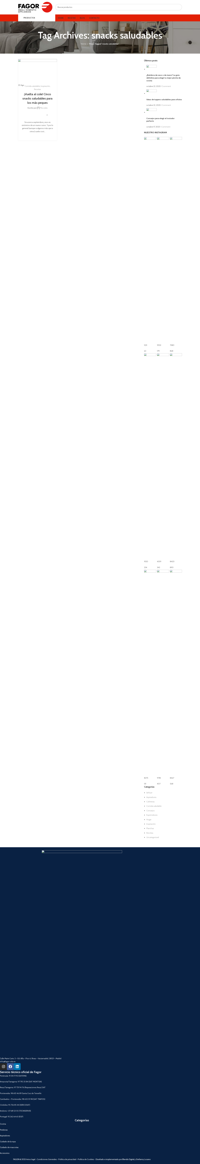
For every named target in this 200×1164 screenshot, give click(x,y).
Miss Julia (43, 108)
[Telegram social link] (42, 113)
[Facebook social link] (29, 113)
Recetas (37, 89)
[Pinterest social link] (36, 113)
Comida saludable (32, 86)
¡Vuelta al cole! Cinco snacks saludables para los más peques (37, 98)
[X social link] (33, 113)
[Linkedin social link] (39, 113)
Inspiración (45, 86)
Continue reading (37, 136)
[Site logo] (35, 7)
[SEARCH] (179, 7)
